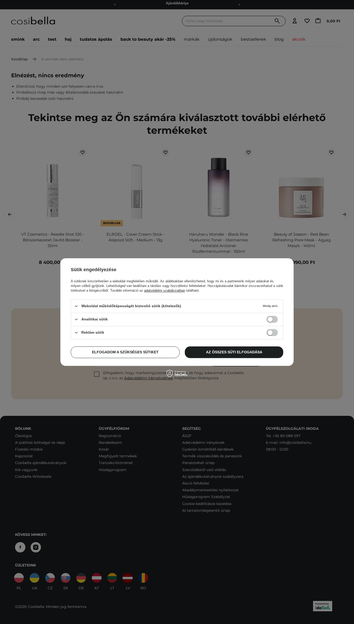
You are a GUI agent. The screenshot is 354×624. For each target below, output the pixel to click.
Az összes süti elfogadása (234, 352)
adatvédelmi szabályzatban (164, 290)
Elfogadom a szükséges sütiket (125, 352)
